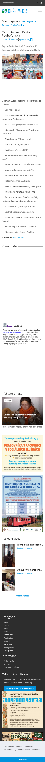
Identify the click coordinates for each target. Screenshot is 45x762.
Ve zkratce (8, 644)
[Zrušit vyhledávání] (41, 3)
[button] (4, 752)
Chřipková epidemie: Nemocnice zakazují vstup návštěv (20, 416)
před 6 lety (25, 39)
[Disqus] (22, 284)
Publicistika (8, 638)
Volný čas (7, 641)
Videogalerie (9, 647)
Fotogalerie (8, 651)
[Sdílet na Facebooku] (31, 39)
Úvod (4, 21)
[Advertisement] (22, 88)
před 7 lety (6, 423)
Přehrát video (25, 548)
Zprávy (14, 21)
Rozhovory (8, 635)
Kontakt (7, 664)
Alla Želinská (11, 39)
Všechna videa (22, 595)
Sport (6, 628)
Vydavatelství (9, 661)
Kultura (7, 631)
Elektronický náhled (11, 667)
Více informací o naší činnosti (20, 688)
